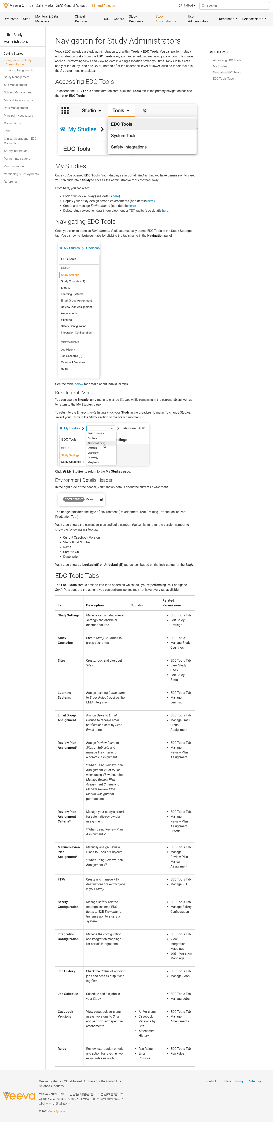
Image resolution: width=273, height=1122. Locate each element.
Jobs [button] (7, 131)
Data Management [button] (16, 108)
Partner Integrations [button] (17, 158)
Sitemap (255, 1081)
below (79, 384)
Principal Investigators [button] (18, 115)
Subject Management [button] (18, 92)
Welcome (11, 19)
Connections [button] (12, 123)
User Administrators (198, 19)
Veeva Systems (56, 1111)
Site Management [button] (15, 85)
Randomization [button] (14, 166)
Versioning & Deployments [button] (21, 174)
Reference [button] (11, 181)
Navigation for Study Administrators (18, 62)
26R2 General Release (71, 6)
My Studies (220, 66)
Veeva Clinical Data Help (31, 5)
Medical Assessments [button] (18, 100)
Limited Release (103, 6)
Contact (210, 1081)
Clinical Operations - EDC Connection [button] (20, 141)
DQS (106, 19)
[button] (8, 35)
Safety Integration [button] (16, 151)
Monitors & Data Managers (46, 19)
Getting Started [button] (13, 53)
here (116, 196)
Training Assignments (20, 70)
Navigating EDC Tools (227, 72)
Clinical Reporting (82, 19)
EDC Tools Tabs (223, 78)
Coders (119, 19)
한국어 (188, 6)
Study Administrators (166, 19)
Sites (26, 19)
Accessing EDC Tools (227, 60)
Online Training (232, 1081)
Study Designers (136, 19)
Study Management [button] (16, 77)
